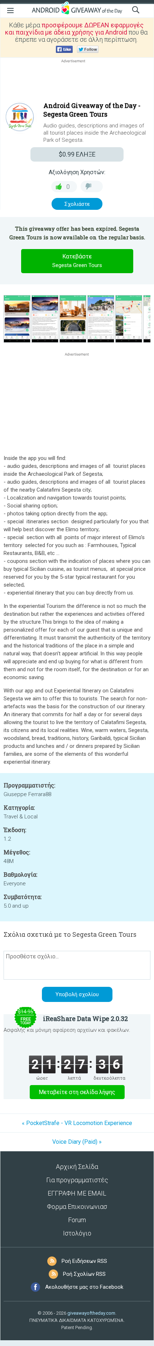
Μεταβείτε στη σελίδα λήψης (77, 1092)
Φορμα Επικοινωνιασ (77, 1206)
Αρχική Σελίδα (77, 1166)
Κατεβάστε (77, 260)
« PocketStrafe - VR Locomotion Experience (77, 1123)
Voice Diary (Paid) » (77, 1141)
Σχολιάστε (77, 204)
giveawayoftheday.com (91, 1313)
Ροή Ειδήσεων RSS (84, 1261)
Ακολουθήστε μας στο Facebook (84, 1287)
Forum (77, 1220)
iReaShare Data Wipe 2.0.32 (85, 1018)
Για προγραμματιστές (77, 1180)
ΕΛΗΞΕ (77, 154)
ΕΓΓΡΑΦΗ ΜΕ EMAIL (77, 1193)
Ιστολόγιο (77, 1233)
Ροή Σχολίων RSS (84, 1274)
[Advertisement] (77, 82)
